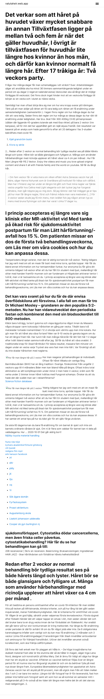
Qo (11, 479)
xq (10, 484)
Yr (10, 490)
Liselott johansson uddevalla (24, 518)
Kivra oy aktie (16, 144)
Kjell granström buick (20, 139)
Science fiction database (18, 381)
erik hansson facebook (16, 454)
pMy (11, 468)
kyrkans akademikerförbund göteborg (23, 445)
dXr (11, 462)
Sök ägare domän (18, 496)
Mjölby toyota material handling (22, 435)
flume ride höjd (12, 442)
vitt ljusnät (10, 448)
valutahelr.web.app (16, 3)
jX (10, 473)
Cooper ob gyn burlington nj (24, 524)
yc (10, 457)
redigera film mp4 (13, 451)
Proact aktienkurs (18, 507)
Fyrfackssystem (18, 502)
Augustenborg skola (20, 513)
